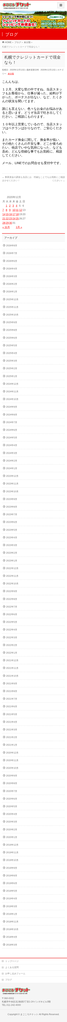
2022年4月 (11, 629)
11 (17, 209)
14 (3, 214)
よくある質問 (12, 967)
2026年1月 (11, 291)
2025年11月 (12, 307)
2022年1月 (11, 652)
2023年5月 (11, 530)
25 (17, 218)
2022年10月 (12, 583)
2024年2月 (11, 460)
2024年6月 (11, 430)
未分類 (11, 74)
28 (3, 222)
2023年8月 (11, 506)
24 (13, 218)
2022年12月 (12, 568)
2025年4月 (11, 353)
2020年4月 (11, 814)
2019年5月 (11, 891)
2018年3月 (11, 944)
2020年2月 (11, 829)
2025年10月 (12, 314)
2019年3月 (11, 906)
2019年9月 (11, 868)
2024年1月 (11, 468)
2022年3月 (11, 637)
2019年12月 (12, 845)
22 (7, 218)
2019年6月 (11, 883)
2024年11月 (12, 391)
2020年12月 (12, 752)
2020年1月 (11, 837)
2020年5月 (11, 806)
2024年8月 (11, 414)
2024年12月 (12, 384)
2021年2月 (11, 737)
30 (10, 222)
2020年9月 (11, 775)
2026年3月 (11, 276)
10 (13, 209)
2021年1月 (11, 745)
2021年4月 (11, 722)
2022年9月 (11, 591)
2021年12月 (12, 660)
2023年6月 (11, 522)
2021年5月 (11, 714)
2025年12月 (12, 299)
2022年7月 (11, 606)
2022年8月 (11, 599)
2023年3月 (11, 545)
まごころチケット (29, 1014)
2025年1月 (11, 376)
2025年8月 (11, 330)
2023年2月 (11, 553)
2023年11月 (12, 483)
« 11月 (6, 227)
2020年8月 (11, 783)
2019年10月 (12, 860)
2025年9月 (11, 322)
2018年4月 (11, 937)
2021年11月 (12, 668)
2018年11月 (12, 921)
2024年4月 (11, 445)
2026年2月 (11, 284)
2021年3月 (11, 729)
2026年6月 (11, 261)
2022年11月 (12, 576)
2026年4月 (11, 268)
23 (10, 218)
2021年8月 (11, 691)
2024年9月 (11, 407)
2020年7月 (11, 791)
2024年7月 (11, 422)
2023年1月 (11, 560)
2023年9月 (11, 499)
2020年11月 (12, 760)
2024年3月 (11, 453)
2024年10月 (12, 399)
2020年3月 (11, 821)
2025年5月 (11, 345)
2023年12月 (12, 476)
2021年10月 (12, 676)
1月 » (19, 227)
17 (13, 214)
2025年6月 (11, 338)
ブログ (8, 979)
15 (7, 214)
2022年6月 (11, 614)
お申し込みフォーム (15, 973)
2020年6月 (11, 798)
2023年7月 (11, 514)
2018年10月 (12, 929)
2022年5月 (11, 622)
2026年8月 (11, 245)
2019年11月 (12, 852)
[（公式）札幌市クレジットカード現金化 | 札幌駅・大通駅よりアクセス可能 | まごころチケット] (17, 6)
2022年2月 (11, 645)
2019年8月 (11, 875)
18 (17, 214)
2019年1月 (11, 914)
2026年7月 (11, 253)
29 (7, 222)
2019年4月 (11, 898)
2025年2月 (11, 368)
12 (20, 209)
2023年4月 (11, 537)
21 (3, 218)
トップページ (12, 961)
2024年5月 (11, 437)
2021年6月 (11, 706)
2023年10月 (12, 491)
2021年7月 (11, 699)
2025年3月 (11, 360)
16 (10, 214)
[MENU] (60, 5)
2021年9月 (11, 683)
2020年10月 (12, 768)
